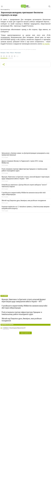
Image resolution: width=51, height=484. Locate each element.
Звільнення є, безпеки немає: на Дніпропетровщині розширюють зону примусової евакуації (25, 154)
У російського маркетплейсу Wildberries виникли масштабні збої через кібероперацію (23, 193)
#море (7, 52)
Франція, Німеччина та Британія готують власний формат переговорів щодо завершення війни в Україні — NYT (25, 178)
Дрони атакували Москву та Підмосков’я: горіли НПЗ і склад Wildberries (22, 162)
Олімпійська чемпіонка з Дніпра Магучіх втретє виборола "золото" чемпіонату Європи (24, 186)
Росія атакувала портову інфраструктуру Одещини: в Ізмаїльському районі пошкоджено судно (24, 170)
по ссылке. (46, 44)
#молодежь (3, 52)
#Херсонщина (18, 52)
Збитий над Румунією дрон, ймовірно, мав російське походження (24, 200)
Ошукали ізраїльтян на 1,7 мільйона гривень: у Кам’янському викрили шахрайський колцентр (25, 207)
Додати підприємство (25, 333)
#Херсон (12, 52)
